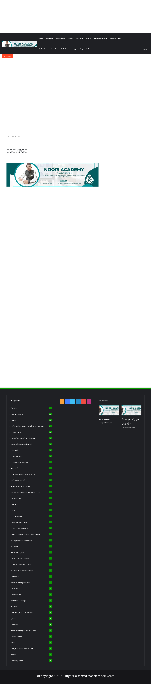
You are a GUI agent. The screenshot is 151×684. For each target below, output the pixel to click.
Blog (81, 49)
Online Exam (43, 49)
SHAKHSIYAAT (17, 456)
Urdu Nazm (15, 588)
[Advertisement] (75, 16)
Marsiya (14, 606)
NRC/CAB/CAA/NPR (19, 522)
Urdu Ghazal (16, 498)
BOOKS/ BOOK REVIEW (19, 528)
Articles (79, 38)
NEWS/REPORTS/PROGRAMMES (23, 438)
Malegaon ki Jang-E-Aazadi (21, 540)
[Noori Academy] (19, 44)
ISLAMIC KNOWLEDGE (19, 462)
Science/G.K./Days (18, 600)
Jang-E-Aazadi (16, 516)
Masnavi (14, 546)
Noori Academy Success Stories (23, 630)
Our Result (15, 576)
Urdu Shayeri (65, 49)
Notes (70, 38)
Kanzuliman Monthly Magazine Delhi (25, 492)
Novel (13, 654)
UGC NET (14, 504)
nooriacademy (98, 675)
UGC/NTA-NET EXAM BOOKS (22, 648)
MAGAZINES (16, 432)
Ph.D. (88, 38)
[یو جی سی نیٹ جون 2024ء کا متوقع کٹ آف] (131, 410)
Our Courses (60, 38)
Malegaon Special (18, 480)
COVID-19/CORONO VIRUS (21, 564)
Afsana (14, 642)
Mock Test (54, 49)
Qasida (14, 618)
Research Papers (115, 38)
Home (41, 38)
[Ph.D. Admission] (109, 410)
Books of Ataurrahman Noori (22, 570)
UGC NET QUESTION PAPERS (22, 612)
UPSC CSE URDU (17, 594)
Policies (89, 49)
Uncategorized (17, 660)
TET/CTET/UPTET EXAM (20, 486)
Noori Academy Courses (20, 582)
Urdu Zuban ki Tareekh (20, 558)
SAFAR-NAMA (16, 636)
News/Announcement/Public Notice (25, 534)
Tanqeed (14, 468)
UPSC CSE (14, 624)
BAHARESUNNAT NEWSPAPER (23, 474)
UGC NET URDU (17, 414)
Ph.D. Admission (105, 419)
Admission (49, 38)
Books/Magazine (99, 38)
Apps (75, 49)
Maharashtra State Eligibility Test (27, 426)
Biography (15, 450)
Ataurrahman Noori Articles (22, 444)
